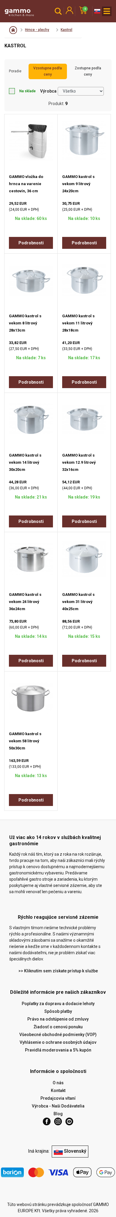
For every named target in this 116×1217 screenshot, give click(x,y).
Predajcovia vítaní (58, 1098)
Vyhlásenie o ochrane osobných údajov (58, 1042)
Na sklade (27, 91)
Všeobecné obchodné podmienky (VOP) (58, 1034)
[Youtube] (69, 1121)
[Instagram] (58, 1121)
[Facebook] (47, 1121)
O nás (58, 1082)
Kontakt (58, 1090)
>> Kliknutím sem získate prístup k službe (58, 970)
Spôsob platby (58, 1011)
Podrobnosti (31, 242)
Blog (58, 1113)
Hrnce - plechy (37, 30)
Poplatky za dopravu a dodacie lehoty (58, 1003)
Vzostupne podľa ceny (47, 71)
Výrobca (48, 91)
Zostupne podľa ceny (88, 71)
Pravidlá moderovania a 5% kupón (58, 1050)
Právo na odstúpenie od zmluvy (58, 1019)
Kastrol (66, 30)
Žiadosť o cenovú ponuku (58, 1026)
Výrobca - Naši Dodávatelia (58, 1106)
